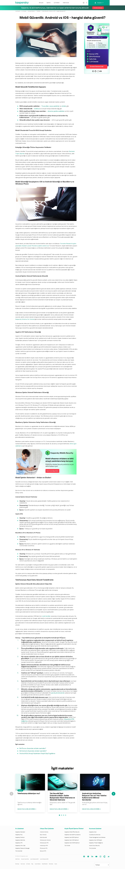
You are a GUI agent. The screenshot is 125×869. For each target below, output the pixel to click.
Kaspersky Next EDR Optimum (72, 837)
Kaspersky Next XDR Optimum (72, 840)
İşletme (49, 2)
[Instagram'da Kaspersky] (100, 857)
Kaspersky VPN (18, 842)
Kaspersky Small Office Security (72, 832)
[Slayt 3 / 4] (63, 815)
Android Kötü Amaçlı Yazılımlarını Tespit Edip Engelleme (37, 753)
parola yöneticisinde (57, 693)
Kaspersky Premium (19, 837)
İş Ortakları (57, 2)
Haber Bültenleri (45, 863)
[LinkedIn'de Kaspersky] (92, 857)
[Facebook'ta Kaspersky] (84, 857)
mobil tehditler (46, 616)
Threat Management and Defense (97, 837)
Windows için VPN (44, 842)
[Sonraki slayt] (113, 793)
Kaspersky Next (92, 832)
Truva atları (45, 106)
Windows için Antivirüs (45, 840)
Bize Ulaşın (17, 863)
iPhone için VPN (43, 848)
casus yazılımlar (54, 106)
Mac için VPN (43, 851)
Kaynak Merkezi (37, 863)
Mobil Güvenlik (43, 837)
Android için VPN (44, 845)
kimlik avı (37, 108)
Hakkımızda (66, 2)
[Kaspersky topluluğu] (104, 857)
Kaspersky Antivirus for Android (24, 319)
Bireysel (41, 2)
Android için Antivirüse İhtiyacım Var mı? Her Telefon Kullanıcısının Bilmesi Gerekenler (94, 796)
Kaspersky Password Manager (22, 848)
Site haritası (51, 863)
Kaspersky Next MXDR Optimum (72, 842)
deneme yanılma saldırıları (56, 111)
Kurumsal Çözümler (95, 828)
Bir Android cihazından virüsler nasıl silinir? (33, 751)
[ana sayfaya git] (22, 3)
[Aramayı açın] (87, 3)
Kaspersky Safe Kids (20, 840)
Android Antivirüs (44, 832)
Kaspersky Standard (20, 832)
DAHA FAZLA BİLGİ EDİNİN (26, 809)
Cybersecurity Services (94, 834)
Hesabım (99, 2)
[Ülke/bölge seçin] (84, 3)
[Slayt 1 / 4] (59, 815)
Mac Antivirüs (43, 834)
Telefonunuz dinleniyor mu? (28, 793)
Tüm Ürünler (67, 845)
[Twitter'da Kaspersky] (88, 857)
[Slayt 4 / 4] (66, 815)
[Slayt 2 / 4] (61, 815)
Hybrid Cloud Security (94, 845)
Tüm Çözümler (18, 851)
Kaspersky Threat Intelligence (96, 842)
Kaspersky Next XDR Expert (95, 840)
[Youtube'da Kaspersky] (96, 857)
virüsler (63, 106)
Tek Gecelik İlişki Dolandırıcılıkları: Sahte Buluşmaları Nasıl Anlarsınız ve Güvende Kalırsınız (62, 796)
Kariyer (56, 863)
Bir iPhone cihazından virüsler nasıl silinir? (32, 748)
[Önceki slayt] (11, 793)
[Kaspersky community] (109, 857)
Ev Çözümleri (19, 828)
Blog (32, 863)
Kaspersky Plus (18, 834)
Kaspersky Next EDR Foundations (72, 834)
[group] (30, 793)
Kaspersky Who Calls (20, 845)
